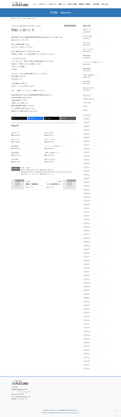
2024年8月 (87, 208)
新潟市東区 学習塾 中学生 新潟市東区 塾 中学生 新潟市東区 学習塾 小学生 (40, 172)
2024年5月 (87, 219)
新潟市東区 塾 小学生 (47, 174)
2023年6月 (87, 260)
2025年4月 (87, 178)
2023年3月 (87, 271)
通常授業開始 (15, 146)
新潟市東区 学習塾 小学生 (66, 172)
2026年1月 (87, 145)
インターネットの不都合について (54, 146)
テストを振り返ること (54, 184)
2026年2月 (87, 141)
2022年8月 (87, 298)
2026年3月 (87, 137)
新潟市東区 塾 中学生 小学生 (31, 174)
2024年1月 (87, 234)
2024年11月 (87, 197)
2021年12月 (87, 327)
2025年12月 (87, 148)
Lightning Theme (60, 412)
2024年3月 (87, 227)
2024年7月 (87, 212)
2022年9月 (87, 294)
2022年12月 (87, 283)
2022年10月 (87, 290)
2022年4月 (87, 312)
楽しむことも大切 (49, 139)
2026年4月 (87, 133)
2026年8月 (87, 119)
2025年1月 (87, 189)
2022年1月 (87, 324)
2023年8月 (87, 253)
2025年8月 (87, 163)
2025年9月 (87, 160)
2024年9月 (87, 204)
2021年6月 (87, 350)
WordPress (50, 412)
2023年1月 (87, 279)
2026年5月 (87, 130)
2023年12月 (87, 238)
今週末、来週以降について (52, 152)
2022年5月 (87, 309)
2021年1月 (87, 368)
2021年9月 (87, 339)
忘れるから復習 (49, 132)
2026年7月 (87, 122)
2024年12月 (87, 193)
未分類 (85, 106)
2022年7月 (87, 301)
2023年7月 (87, 257)
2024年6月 (87, 216)
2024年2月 (87, 230)
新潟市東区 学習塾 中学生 (47, 170)
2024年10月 (87, 201)
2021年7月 (87, 346)
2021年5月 (87, 353)
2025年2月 (87, 186)
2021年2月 (87, 365)
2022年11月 (87, 286)
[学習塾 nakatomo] (17, 183)
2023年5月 (87, 264)
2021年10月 (87, 335)
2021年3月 (87, 361)
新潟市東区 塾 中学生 (34, 170)
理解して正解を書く (32, 184)
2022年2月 (87, 320)
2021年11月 (87, 331)
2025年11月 (87, 152)
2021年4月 (87, 357)
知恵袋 (85, 110)
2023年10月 (87, 245)
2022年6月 (87, 305)
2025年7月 (87, 167)
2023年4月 (87, 268)
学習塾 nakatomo (70, 25)
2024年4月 (87, 223)
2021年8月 (87, 342)
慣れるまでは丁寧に (50, 159)
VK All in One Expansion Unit (72, 412)
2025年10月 (87, 156)
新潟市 (24, 170)
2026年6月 (87, 126)
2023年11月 (87, 242)
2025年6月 (87, 171)
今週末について (15, 132)
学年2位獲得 (14, 159)
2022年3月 (87, 316)
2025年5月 (87, 174)
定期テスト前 (15, 139)
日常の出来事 (87, 102)
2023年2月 (87, 275)
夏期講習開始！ (15, 152)
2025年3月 (87, 182)
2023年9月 (87, 249)
